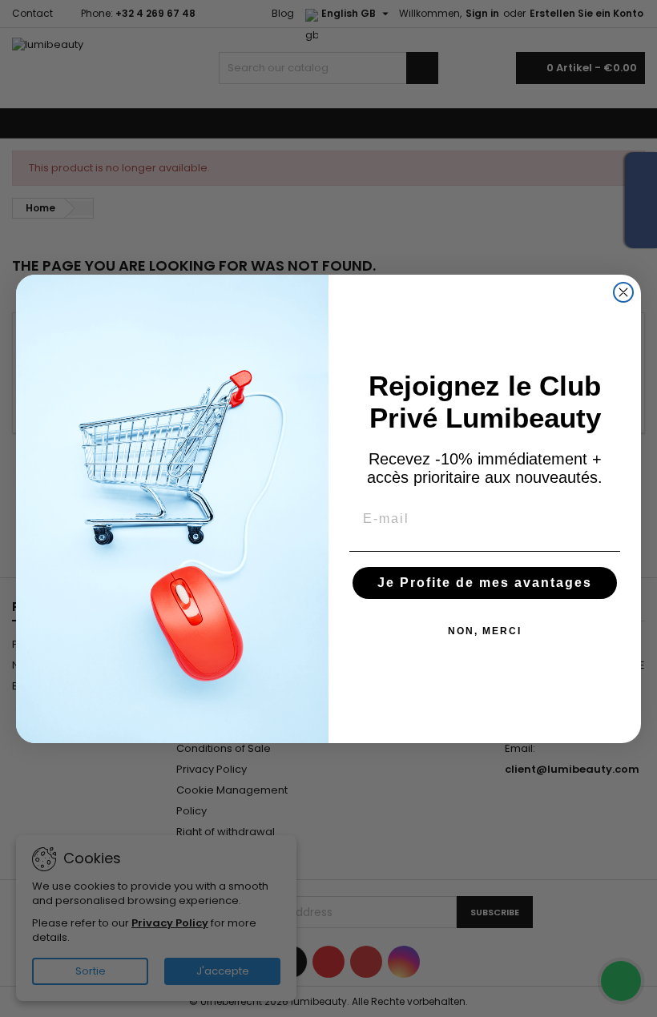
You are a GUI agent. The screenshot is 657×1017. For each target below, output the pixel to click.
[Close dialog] (623, 292)
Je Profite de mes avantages (484, 582)
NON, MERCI (485, 631)
